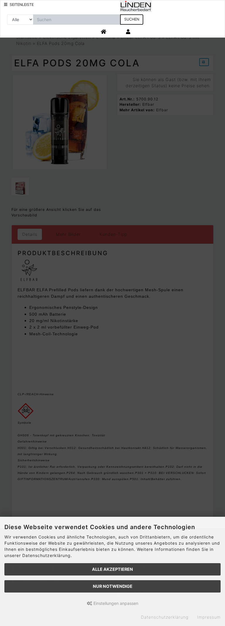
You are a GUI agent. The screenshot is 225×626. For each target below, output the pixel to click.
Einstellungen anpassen (115, 603)
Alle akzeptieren (112, 569)
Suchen (131, 19)
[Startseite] (103, 32)
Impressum (209, 617)
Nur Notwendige (112, 586)
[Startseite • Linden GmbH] (135, 6)
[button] (128, 32)
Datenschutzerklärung (164, 617)
